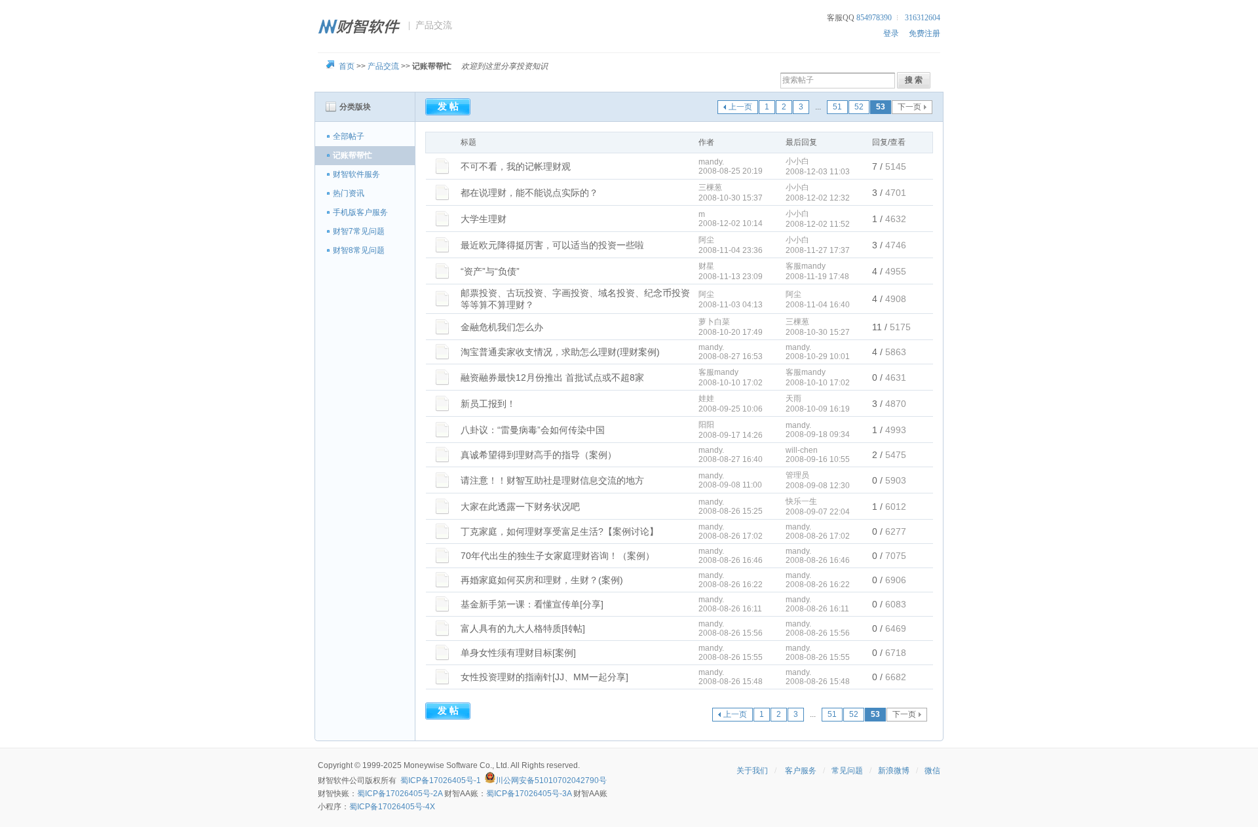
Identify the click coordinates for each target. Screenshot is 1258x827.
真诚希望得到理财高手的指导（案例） (539, 455)
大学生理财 (483, 219)
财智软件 (333, 780)
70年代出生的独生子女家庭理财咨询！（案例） (558, 555)
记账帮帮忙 (352, 155)
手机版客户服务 (360, 212)
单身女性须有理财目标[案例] (518, 652)
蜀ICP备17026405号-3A (528, 793)
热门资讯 (348, 193)
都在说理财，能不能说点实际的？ (529, 192)
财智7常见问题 (359, 231)
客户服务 (800, 770)
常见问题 (847, 770)
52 (859, 106)
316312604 (922, 17)
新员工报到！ (488, 403)
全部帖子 (348, 136)
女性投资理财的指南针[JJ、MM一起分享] (544, 677)
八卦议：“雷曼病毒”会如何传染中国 (533, 430)
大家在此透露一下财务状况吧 (520, 506)
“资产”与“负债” (490, 271)
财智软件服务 (356, 174)
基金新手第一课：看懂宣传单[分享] (532, 604)
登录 (891, 33)
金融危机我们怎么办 (502, 327)
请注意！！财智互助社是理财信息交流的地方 (552, 480)
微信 (932, 770)
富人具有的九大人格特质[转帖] (523, 628)
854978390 (874, 17)
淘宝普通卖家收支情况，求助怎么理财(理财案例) (560, 352)
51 (837, 106)
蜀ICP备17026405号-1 (440, 780)
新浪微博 (893, 770)
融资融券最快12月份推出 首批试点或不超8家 (552, 377)
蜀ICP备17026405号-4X (392, 806)
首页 (346, 66)
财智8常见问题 (359, 250)
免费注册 (924, 33)
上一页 (740, 106)
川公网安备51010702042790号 (551, 780)
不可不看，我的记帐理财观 (516, 166)
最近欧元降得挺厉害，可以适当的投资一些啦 (552, 245)
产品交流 (383, 66)
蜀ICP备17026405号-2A (399, 793)
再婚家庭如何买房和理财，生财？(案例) (542, 580)
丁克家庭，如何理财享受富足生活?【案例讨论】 (559, 531)
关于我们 (752, 770)
